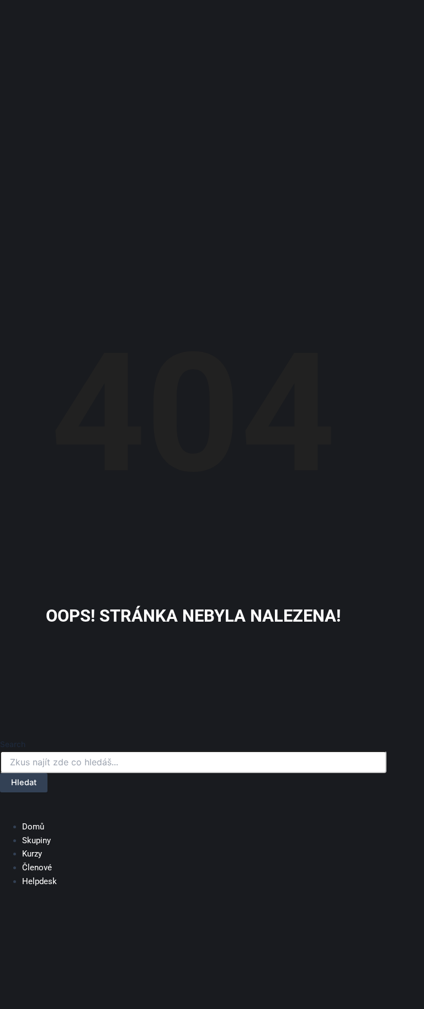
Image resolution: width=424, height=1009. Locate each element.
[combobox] (193, 762)
